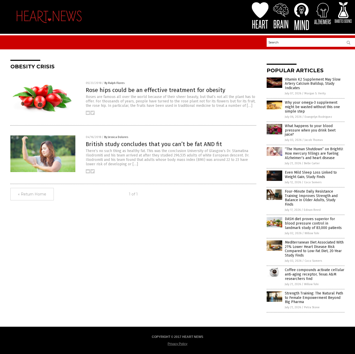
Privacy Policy (177, 344)
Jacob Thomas (314, 140)
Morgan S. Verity (315, 93)
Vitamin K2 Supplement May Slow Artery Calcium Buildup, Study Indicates (312, 83)
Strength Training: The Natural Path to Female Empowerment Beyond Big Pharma (314, 297)
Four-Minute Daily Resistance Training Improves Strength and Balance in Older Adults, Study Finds (311, 198)
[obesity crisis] (49, 24)
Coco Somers (312, 182)
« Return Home (32, 194)
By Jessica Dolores (116, 137)
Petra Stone (312, 307)
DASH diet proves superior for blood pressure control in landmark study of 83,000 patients (313, 223)
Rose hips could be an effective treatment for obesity (155, 90)
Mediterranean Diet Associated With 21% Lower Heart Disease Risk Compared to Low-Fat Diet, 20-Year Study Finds (314, 249)
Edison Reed (312, 210)
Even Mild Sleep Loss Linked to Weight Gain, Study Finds (311, 174)
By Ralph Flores (114, 83)
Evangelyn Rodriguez (318, 117)
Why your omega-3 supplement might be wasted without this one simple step (312, 107)
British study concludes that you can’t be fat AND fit (154, 144)
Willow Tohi (312, 233)
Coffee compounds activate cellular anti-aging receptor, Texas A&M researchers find (314, 274)
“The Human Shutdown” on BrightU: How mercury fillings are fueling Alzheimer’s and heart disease (314, 153)
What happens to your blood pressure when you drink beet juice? (310, 130)
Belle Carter (312, 163)
